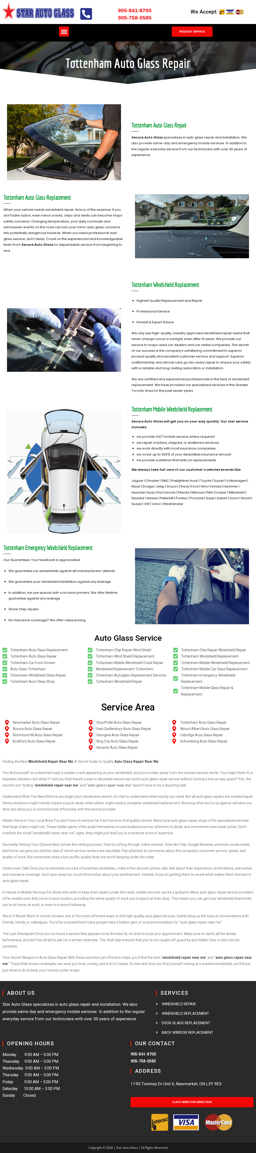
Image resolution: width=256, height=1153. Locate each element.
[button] (64, 31)
